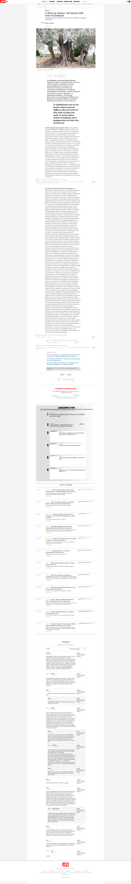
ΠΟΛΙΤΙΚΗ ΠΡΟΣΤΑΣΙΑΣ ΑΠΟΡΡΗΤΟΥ (69, 398)
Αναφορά (78, 653)
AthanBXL (48, 652)
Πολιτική (48, 3)
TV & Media (64, 3)
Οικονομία (53, 3)
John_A (47, 779)
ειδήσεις (49, 369)
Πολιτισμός (58, 3)
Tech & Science (71, 3)
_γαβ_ (47, 840)
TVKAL (47, 788)
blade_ (52, 851)
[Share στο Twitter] (95, 182)
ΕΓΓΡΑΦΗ (76, 395)
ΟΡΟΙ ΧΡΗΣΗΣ (58, 398)
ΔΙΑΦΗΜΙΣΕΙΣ (68, 871)
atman (49, 698)
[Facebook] (92, 66)
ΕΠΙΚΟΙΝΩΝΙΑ (52, 871)
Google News (63, 368)
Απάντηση (79, 656)
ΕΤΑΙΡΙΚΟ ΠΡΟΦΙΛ (77, 871)
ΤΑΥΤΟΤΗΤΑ (44, 871)
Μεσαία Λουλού (56, 808)
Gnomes (69, 374)
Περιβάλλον (83, 3)
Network (53, 708)
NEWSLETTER (60, 871)
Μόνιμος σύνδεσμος (81, 654)
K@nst (47, 690)
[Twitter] (94, 66)
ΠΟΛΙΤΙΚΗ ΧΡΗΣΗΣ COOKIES (75, 872)
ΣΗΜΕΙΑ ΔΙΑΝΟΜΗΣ (87, 872)
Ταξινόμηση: (72, 648)
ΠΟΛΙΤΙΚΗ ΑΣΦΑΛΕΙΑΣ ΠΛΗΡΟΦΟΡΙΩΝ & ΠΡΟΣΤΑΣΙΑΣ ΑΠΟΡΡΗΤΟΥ (53, 872)
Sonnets (52, 673)
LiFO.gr (56, 368)
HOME (37, 6)
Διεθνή (43, 3)
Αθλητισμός (77, 3)
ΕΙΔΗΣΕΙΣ (41, 6)
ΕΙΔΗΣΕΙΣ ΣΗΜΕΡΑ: (51, 352)
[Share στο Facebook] (93, 182)
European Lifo (91, 3)
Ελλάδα (39, 3)
